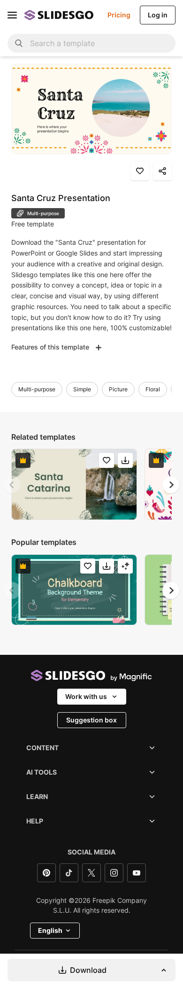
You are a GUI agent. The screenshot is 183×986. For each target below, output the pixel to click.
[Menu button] (12, 15)
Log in (158, 15)
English (50, 930)
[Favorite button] (139, 171)
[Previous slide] (12, 484)
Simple (82, 389)
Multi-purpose (36, 389)
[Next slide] (170, 484)
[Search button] (19, 43)
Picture (118, 389)
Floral (152, 389)
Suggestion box (91, 720)
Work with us (86, 696)
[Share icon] (162, 171)
